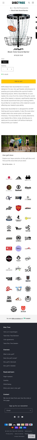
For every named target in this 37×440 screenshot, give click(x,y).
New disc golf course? (10, 358)
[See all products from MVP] (18, 49)
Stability (5, 380)
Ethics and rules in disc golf (11, 388)
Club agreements (8, 339)
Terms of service (19, 433)
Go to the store (7, 164)
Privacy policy (9, 433)
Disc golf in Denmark (9, 362)
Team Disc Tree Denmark (11, 335)
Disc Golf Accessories (21, 8)
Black (5, 62)
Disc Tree (12, 431)
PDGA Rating (7, 384)
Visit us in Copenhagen (10, 332)
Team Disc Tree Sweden (10, 343)
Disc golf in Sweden (9, 365)
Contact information (19, 436)
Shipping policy (29, 433)
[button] (3, 3)
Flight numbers (7, 376)
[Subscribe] (30, 410)
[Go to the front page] (11, 7)
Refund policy (28, 431)
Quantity (3, 65)
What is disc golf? (8, 354)
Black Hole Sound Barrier (19, 10)
